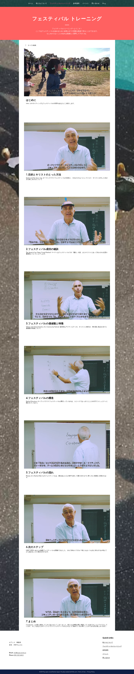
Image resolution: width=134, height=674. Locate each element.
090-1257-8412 (19, 655)
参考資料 (105, 650)
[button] (31, 45)
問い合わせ (106, 658)
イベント (105, 654)
